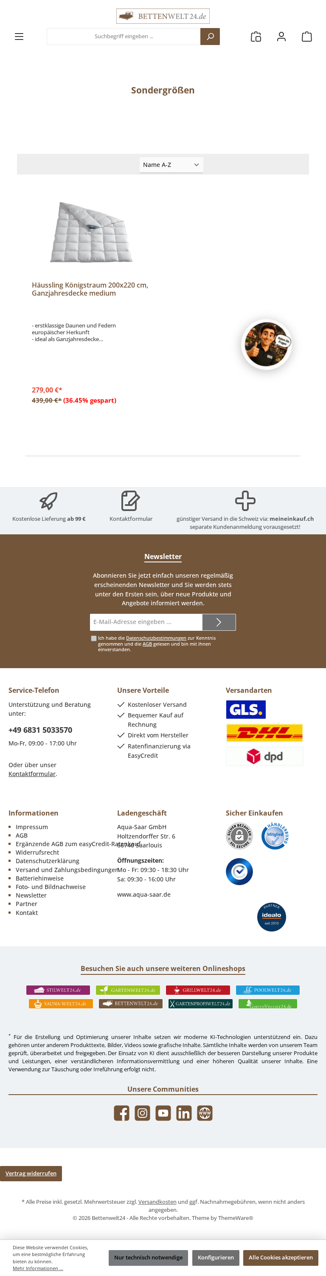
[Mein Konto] (281, 36)
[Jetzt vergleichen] (256, 36)
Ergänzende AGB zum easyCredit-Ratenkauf (78, 844)
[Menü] (19, 36)
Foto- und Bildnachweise (51, 887)
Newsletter (31, 895)
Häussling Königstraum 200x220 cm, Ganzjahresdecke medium (90, 289)
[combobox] (124, 36)
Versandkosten (157, 1201)
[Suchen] (210, 36)
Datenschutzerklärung (47, 861)
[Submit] (219, 622)
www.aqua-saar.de (144, 894)
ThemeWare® (235, 1218)
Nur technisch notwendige (148, 1257)
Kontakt (27, 913)
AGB (147, 644)
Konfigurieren (216, 1257)
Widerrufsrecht (37, 852)
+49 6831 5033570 (40, 730)
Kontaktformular (131, 518)
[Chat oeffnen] (266, 344)
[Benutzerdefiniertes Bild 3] (239, 871)
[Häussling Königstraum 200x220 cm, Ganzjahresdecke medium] (91, 232)
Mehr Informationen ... (38, 1268)
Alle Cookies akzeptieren (281, 1257)
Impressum (32, 827)
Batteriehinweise (40, 878)
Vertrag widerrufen (31, 1173)
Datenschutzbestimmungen (156, 638)
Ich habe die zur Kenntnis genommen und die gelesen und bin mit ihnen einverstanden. (157, 643)
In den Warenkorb (91, 399)
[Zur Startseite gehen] (163, 16)
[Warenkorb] (307, 36)
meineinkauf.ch (292, 518)
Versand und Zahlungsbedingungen (67, 870)
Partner (26, 904)
